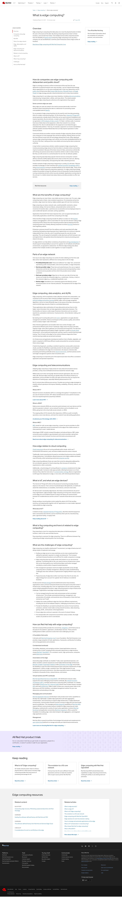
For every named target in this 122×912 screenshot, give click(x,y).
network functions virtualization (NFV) (68, 165)
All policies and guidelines (28, 893)
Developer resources (26, 861)
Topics (34, 10)
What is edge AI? (69, 809)
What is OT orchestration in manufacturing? (76, 823)
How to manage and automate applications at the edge (79, 821)
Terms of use (18, 893)
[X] (92, 846)
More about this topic (70, 834)
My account (24, 857)
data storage (47, 582)
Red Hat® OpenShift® (43, 652)
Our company (84, 865)
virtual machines (40, 167)
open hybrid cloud (38, 722)
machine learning (49, 300)
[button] (76, 20)
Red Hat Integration (60, 710)
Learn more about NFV (39, 399)
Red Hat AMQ (76, 704)
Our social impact (105, 870)
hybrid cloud (48, 37)
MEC (34, 425)
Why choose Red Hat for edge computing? (76, 826)
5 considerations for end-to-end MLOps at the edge (29, 830)
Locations (25, 889)
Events (19, 889)
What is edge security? (70, 806)
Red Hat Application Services (41, 697)
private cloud (75, 330)
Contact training (65, 859)
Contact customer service (67, 857)
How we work (84, 867)
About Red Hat (10, 889)
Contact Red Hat (31, 889)
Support (107, 3)
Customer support (26, 859)
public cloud (36, 91)
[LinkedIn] (82, 846)
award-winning (84, 861)
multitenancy (44, 686)
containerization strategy (61, 472)
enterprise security (64, 458)
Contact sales (64, 855)
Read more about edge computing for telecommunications (50, 439)
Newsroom (103, 865)
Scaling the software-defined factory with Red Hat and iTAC (31, 817)
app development (74, 242)
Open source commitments (107, 867)
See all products (5, 863)
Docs (102, 3)
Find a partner (25, 863)
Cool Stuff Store (56, 889)
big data (75, 219)
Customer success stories (86, 870)
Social (63, 861)
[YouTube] (85, 846)
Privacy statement (10, 893)
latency (47, 110)
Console (97, 3)
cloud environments (60, 351)
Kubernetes (39, 654)
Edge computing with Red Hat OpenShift (76, 816)
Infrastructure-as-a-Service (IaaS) (49, 684)
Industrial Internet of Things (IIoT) (52, 511)
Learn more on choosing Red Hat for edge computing (48, 725)
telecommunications (74, 96)
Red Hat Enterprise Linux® (48, 638)
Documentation (25, 867)
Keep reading (73, 186)
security (70, 224)
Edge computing (41, 10)
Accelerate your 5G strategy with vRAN (44, 419)
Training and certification (27, 855)
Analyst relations (84, 872)
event (58, 318)
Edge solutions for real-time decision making (76, 819)
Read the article (19, 781)
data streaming (60, 704)
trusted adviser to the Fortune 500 (103, 858)
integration (65, 628)
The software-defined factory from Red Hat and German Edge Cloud (34, 823)
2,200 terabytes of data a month (49, 121)
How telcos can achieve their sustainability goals (77, 831)
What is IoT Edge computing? (72, 811)
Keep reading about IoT (39, 518)
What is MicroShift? (69, 828)
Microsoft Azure (67, 91)
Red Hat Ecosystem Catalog (28, 865)
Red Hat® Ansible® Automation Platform (44, 664)
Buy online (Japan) (46, 859)
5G (68, 163)
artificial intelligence (38, 300)
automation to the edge (65, 664)
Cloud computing (37, 449)
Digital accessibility (38, 893)
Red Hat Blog (39, 889)
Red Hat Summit (64, 889)
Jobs (102, 872)
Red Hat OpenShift (6, 859)
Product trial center (46, 855)
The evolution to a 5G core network (74, 814)
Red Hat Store (45, 857)
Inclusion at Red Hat (47, 889)
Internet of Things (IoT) (72, 115)
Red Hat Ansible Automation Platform (10, 861)
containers (64, 468)
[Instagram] (96, 846)
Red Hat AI (4, 855)
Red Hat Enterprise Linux (7, 857)
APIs (34, 686)
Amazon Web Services (56, 91)
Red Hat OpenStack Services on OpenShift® (45, 679)
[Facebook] (89, 846)
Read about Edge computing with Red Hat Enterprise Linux (49, 44)
